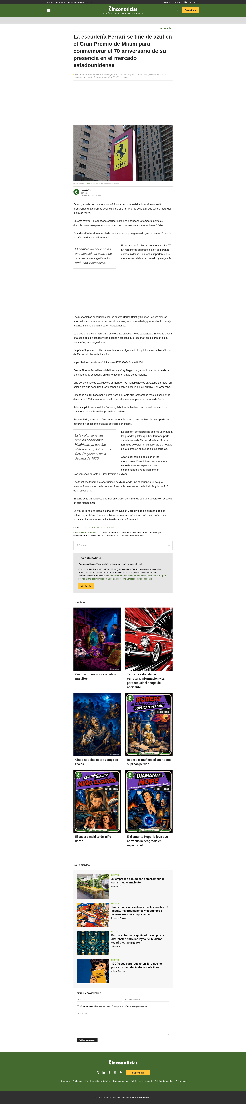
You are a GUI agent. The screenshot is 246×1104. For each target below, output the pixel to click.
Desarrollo (116, 932)
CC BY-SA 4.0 (95, 183)
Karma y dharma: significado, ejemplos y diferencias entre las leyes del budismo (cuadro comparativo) (137, 939)
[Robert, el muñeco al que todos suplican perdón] (149, 724)
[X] (126, 192)
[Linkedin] (104, 1072)
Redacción (86, 190)
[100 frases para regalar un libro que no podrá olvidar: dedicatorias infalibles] (93, 971)
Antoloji (87, 183)
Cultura (115, 903)
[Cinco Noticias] (123, 1062)
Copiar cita (86, 586)
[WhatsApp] (139, 192)
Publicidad (177, 2)
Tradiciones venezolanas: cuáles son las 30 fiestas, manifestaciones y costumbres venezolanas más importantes (139, 910)
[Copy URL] (145, 192)
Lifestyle (115, 875)
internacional (108, 527)
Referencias (81, 545)
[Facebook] (132, 192)
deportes (98, 527)
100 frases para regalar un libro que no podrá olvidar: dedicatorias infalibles (136, 965)
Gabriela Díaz (116, 886)
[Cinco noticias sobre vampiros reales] (97, 724)
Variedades (166, 28)
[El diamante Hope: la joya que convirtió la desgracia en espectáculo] (149, 801)
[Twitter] (98, 1072)
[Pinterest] (121, 1072)
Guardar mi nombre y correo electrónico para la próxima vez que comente (113, 1006)
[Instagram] (115, 1072)
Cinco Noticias (79, 532)
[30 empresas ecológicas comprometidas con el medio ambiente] (93, 886)
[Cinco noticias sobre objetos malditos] (97, 639)
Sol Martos (115, 946)
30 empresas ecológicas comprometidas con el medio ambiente (138, 880)
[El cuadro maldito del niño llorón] (97, 801)
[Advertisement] (199, 126)
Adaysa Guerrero (118, 971)
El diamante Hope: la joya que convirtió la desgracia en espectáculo (147, 841)
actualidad (88, 527)
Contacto (166, 2)
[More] (152, 192)
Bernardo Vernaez (118, 918)
